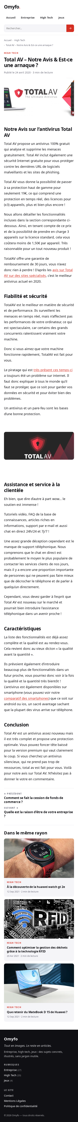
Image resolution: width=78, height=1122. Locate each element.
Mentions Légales (15, 1101)
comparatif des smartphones (26, 698)
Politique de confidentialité (20, 1106)
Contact (8, 1095)
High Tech (46, 17)
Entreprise (28, 17)
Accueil (10, 17)
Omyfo (11, 6)
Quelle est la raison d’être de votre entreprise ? (38, 812)
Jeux (61, 17)
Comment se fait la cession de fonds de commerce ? (33, 798)
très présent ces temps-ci (53, 370)
